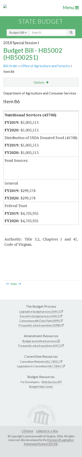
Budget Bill (17, 32)
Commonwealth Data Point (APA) (39, 321)
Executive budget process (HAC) (39, 316)
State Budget (41, 21)
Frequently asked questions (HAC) (39, 345)
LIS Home (27, 431)
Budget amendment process (39, 341)
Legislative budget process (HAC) (39, 311)
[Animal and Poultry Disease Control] (19, 284)
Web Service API (52, 382)
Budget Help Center (41, 386)
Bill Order (10, 66)
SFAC (55, 361)
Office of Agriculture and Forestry (45, 66)
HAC (48, 361)
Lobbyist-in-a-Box (47, 431)
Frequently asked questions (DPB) (39, 325)
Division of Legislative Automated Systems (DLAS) (49, 442)
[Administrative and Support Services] (7, 284)
